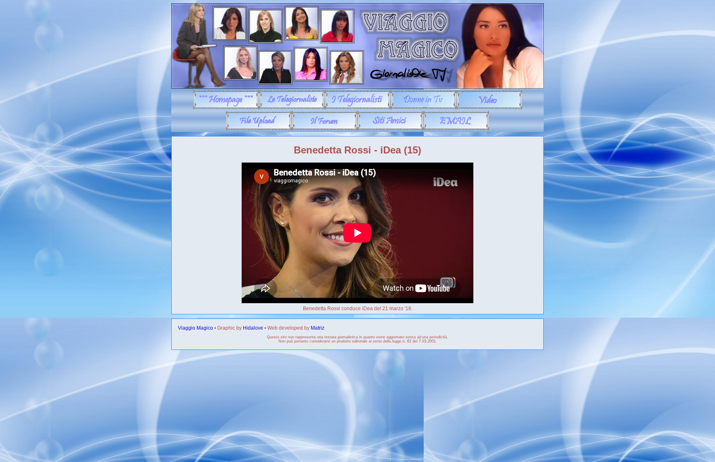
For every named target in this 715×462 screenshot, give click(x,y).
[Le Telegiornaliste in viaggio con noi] (292, 108)
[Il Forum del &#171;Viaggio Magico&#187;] (325, 129)
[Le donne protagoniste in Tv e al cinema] (423, 108)
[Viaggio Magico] (357, 87)
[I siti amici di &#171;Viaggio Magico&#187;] (390, 129)
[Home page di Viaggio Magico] (226, 108)
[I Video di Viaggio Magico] (489, 108)
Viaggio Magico (195, 328)
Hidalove (253, 328)
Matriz (317, 328)
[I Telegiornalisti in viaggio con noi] (358, 108)
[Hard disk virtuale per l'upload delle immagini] (259, 129)
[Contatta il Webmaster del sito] (456, 129)
